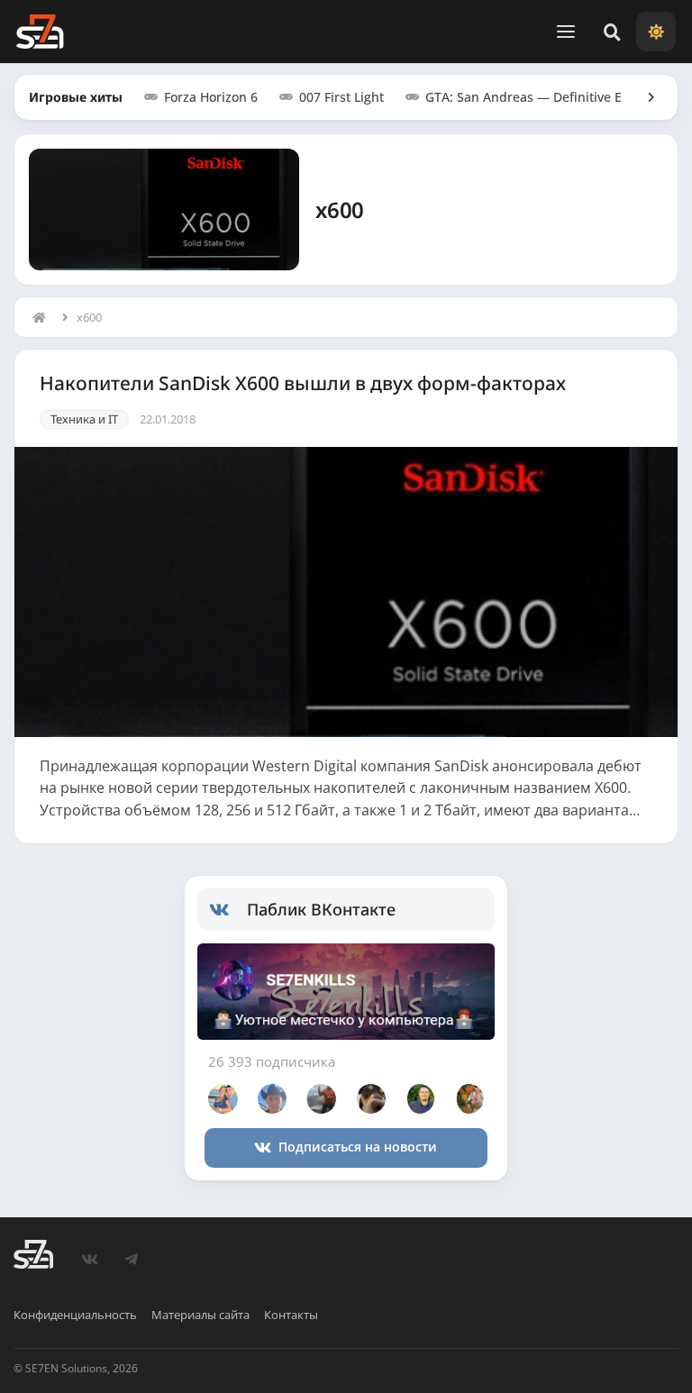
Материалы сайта (200, 1315)
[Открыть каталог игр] (642, 97)
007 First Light (341, 96)
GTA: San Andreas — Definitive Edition (541, 96)
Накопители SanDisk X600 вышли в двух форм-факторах (303, 383)
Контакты (291, 1315)
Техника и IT (84, 419)
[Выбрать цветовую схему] (656, 31)
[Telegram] (130, 1259)
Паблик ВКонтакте (321, 909)
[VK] (89, 1259)
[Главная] (43, 317)
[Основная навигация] (566, 31)
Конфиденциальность (75, 1315)
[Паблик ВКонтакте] (228, 910)
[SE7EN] (39, 31)
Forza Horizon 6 (211, 96)
